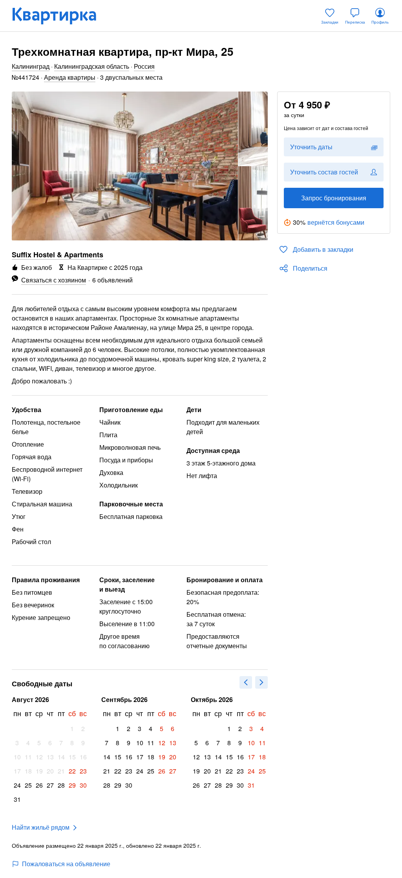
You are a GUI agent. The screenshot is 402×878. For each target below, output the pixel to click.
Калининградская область (91, 66)
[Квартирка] (60, 15)
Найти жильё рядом (40, 827)
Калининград (30, 66)
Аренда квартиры (69, 77)
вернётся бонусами (335, 222)
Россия (144, 66)
